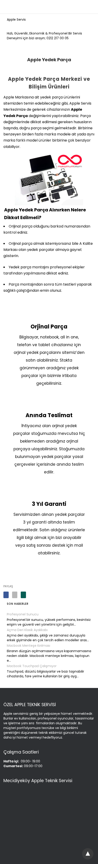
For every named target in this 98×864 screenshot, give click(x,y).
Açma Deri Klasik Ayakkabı (27, 630)
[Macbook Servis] (48, 7)
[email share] (14, 595)
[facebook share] (6, 595)
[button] (88, 853)
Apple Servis (16, 19)
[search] (90, 7)
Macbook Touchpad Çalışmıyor (32, 666)
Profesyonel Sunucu (23, 614)
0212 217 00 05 (57, 38)
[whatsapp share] (23, 595)
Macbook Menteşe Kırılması (28, 645)
